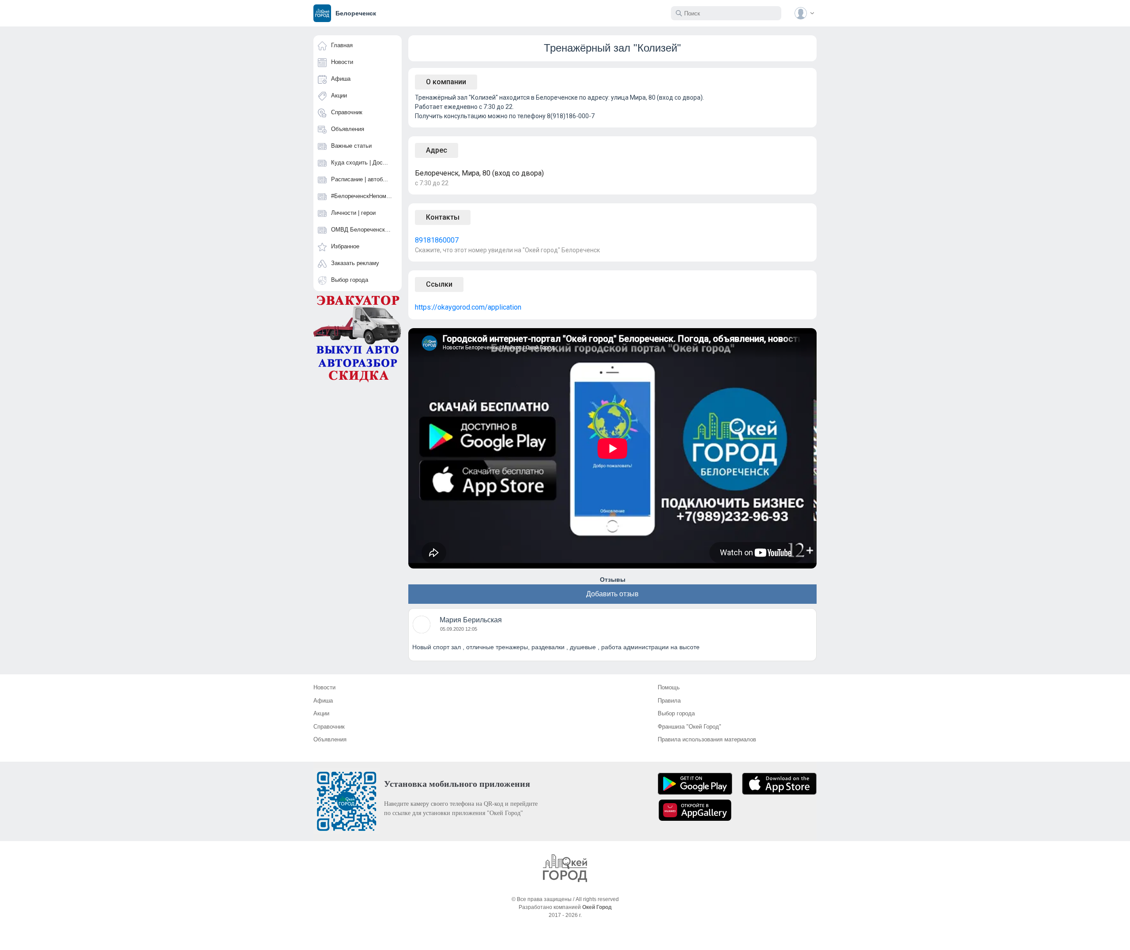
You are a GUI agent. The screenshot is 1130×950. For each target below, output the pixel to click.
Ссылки (439, 284)
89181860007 (437, 240)
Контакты (443, 217)
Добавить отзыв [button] (612, 594)
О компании (446, 82)
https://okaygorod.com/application (468, 307)
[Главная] (565, 868)
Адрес (436, 150)
